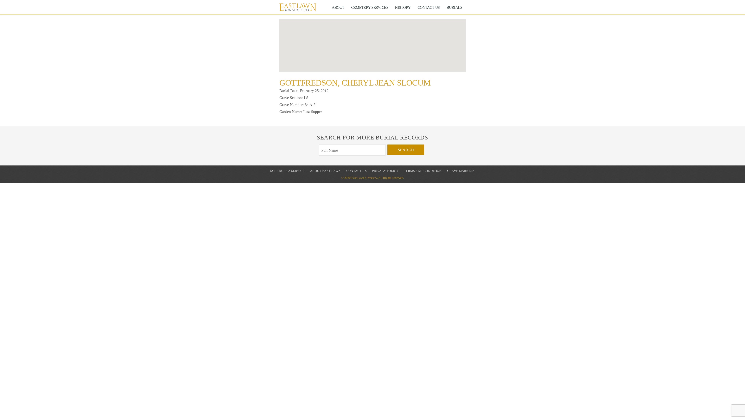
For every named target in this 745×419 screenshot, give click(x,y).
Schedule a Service (287, 170)
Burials (454, 7)
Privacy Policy (385, 170)
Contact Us (429, 7)
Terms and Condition (423, 170)
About (338, 7)
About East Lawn (325, 170)
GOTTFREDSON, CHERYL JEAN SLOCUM (355, 82)
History (403, 7)
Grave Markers (461, 170)
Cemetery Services (369, 7)
